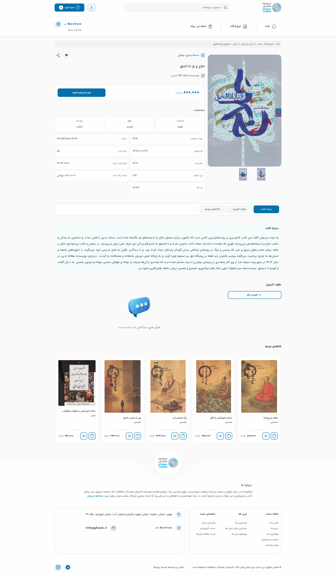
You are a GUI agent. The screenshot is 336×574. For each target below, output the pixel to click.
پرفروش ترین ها (239, 534)
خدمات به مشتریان (269, 539)
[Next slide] (213, 110)
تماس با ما (273, 523)
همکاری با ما (272, 534)
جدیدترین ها (241, 523)
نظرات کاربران (239, 209)
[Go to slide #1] (261, 174)
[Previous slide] (276, 110)
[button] (66, 55)
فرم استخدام (272, 545)
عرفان (181, 55)
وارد (80, 93)
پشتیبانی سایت (208, 523)
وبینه (156, 567)
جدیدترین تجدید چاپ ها (236, 528)
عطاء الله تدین (179, 75)
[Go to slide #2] (242, 174)
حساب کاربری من (207, 528)
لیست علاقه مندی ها (205, 534)
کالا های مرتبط (212, 209)
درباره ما (274, 528)
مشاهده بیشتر (95, 496)
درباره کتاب (266, 209)
